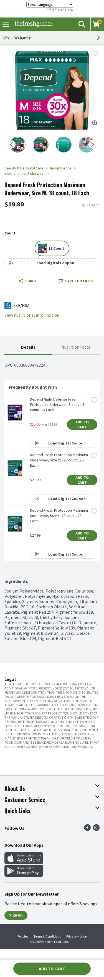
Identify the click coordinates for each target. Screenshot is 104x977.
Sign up (16, 915)
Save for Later (79, 280)
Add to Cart (82, 424)
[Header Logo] (32, 24)
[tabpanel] (52, 498)
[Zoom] (95, 123)
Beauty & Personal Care (24, 168)
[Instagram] (96, 829)
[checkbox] (95, 53)
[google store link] (23, 875)
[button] (81, 24)
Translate (65, 10)
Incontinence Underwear (24, 173)
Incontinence (61, 168)
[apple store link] (23, 862)
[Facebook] (87, 829)
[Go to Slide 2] (40, 144)
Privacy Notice (76, 936)
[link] (76, 280)
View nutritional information (31, 315)
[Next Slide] (93, 145)
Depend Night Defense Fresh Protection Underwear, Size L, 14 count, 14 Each (57, 404)
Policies (22, 936)
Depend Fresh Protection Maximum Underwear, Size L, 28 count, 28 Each (59, 515)
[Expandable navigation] (5, 24)
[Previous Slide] (11, 145)
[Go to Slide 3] (63, 144)
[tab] (28, 347)
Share (31, 280)
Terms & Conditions (47, 936)
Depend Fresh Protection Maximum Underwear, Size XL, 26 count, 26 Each (59, 460)
